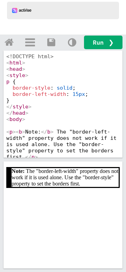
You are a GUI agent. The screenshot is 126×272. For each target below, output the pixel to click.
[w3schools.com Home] (9, 42)
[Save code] (51, 42)
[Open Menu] (30, 42)
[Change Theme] (72, 42)
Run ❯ (103, 42)
